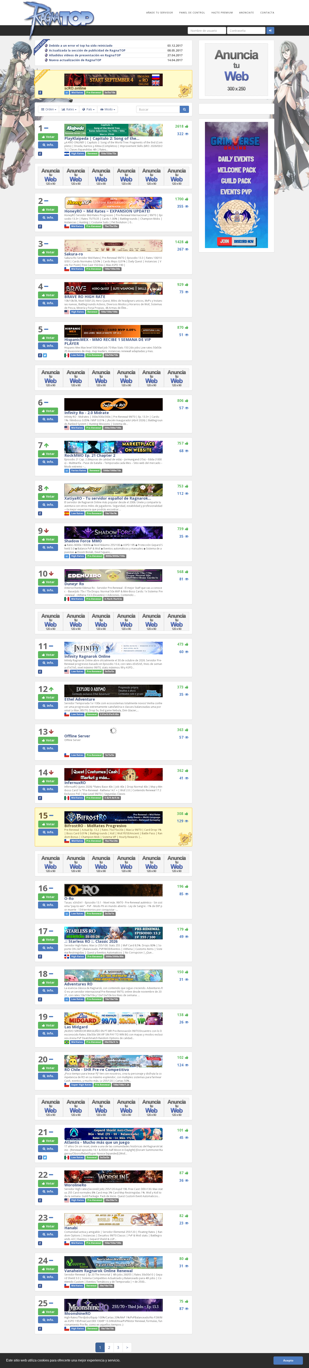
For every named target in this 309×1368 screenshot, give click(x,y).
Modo (109, 109)
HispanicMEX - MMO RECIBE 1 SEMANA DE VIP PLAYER (107, 341)
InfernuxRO (75, 782)
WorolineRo (75, 1184)
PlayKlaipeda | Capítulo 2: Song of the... (101, 138)
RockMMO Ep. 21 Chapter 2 (89, 455)
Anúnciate (246, 12)
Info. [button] (50, 145)
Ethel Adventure (79, 699)
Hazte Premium (222, 12)
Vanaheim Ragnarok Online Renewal (98, 1270)
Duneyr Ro (74, 583)
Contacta (267, 12)
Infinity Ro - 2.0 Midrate (86, 412)
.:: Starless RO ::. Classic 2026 (91, 941)
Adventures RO (78, 983)
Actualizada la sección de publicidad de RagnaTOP (87, 50)
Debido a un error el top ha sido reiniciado (80, 46)
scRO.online (75, 88)
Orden (50, 109)
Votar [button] (49, 137)
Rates (70, 109)
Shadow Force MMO (83, 540)
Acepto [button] (288, 1360)
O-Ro (69, 898)
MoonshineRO (77, 1313)
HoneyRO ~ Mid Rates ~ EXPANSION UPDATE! (107, 211)
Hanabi (71, 1227)
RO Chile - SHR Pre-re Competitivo (96, 1069)
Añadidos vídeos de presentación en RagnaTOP (85, 55)
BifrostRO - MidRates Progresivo (95, 825)
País (89, 109)
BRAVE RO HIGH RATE (84, 296)
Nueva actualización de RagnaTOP (75, 60)
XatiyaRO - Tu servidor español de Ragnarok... (107, 498)
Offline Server (77, 735)
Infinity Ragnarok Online (87, 656)
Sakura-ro (73, 253)
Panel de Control (192, 12)
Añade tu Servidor (159, 12)
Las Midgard (76, 1026)
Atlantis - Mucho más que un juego (97, 1142)
